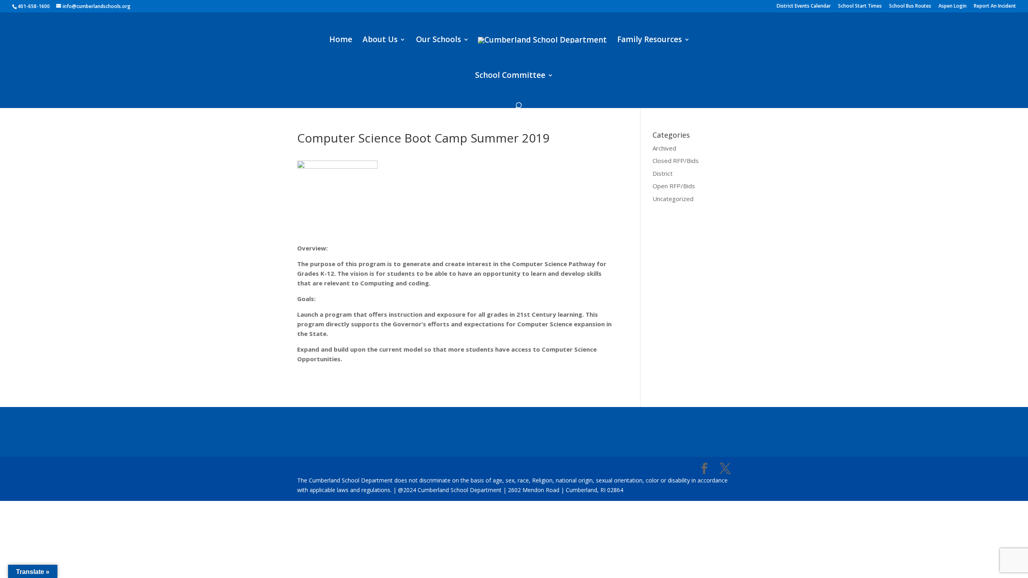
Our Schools (438, 41)
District (663, 173)
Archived (664, 148)
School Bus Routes (910, 6)
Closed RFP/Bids (676, 161)
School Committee (510, 76)
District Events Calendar (804, 6)
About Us (380, 41)
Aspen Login (952, 6)
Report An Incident (995, 6)
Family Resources (649, 41)
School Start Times (860, 6)
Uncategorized (673, 199)
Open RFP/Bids (674, 186)
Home (340, 41)
